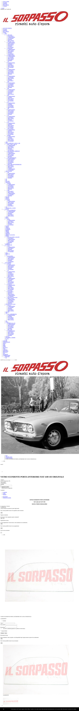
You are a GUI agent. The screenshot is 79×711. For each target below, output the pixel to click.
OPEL (4, 348)
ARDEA (7, 227)
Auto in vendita (6, 1)
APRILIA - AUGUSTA (10, 234)
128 (7, 108)
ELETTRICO (10, 36)
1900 (6, 313)
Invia (6, 633)
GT (7, 270)
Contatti (4, 32)
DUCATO (7, 181)
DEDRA (7, 235)
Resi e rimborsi (6, 4)
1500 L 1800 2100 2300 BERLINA (13, 164)
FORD (4, 346)
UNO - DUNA (9, 128)
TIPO (6, 142)
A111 (6, 252)
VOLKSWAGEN (6, 342)
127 (7, 101)
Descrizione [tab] (5, 496)
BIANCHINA (9, 256)
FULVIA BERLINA (10, 210)
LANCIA (6, 209)
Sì (3, 518)
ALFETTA (8, 284)
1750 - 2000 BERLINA (11, 314)
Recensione (2, 627)
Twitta (4, 493)
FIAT (5, 33)
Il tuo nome (2, 624)
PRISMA (7, 230)
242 (6, 180)
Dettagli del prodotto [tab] (7, 497)
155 (6, 320)
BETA (7, 219)
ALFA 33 (7, 336)
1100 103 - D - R (9, 41)
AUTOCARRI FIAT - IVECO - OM (12, 143)
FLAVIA (7, 225)
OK (1, 512)
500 (7, 81)
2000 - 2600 (8, 329)
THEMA (7, 231)
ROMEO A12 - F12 (10, 323)
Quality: (4, 620)
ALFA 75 (8, 305)
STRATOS (7, 233)
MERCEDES (5, 351)
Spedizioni (5, 3)
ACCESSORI (10, 38)
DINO (7, 200)
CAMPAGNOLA (10, 55)
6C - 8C (7, 338)
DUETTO (8, 277)
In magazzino (3, 506)
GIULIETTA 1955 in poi (11, 297)
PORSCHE (6, 356)
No (1, 518)
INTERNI (10, 39)
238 (7, 172)
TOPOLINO (8, 48)
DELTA (7, 218)
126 (7, 75)
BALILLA (7, 199)
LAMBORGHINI (6, 355)
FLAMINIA (7, 229)
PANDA (8, 183)
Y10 (6, 254)
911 (6, 357)
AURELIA (7, 228)
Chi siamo (5, 2)
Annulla (2, 633)
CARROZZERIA (11, 37)
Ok (3, 709)
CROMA (7, 198)
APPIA (6, 216)
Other (4, 344)
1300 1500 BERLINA (10, 157)
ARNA (6, 321)
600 (7, 88)
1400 (7, 190)
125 (7, 68)
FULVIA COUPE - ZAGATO (12, 237)
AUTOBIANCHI (7, 244)
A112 (7, 246)
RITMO (8, 135)
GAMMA (7, 232)
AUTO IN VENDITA (7, 28)
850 (7, 95)
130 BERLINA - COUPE (10, 208)
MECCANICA (11, 40)
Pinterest (4, 494)
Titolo (1, 623)
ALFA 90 (7, 311)
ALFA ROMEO (7, 262)
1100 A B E (8, 34)
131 (7, 115)
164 (6, 339)
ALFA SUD (8, 290)
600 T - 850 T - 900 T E (11, 144)
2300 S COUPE (8, 171)
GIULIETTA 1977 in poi (10, 304)
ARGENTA (7, 182)
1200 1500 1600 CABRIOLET (12, 151)
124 (7, 61)
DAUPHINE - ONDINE (10, 337)
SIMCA (4, 343)
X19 (6, 206)
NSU (4, 353)
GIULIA (8, 263)
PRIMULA (7, 253)
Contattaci (5, 6)
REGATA (7, 196)
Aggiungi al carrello (5, 486)
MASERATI (5, 354)
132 (7, 122)
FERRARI (5, 340)
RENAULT (5, 352)
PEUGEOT (5, 347)
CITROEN (5, 349)
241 (6, 179)
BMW (4, 345)
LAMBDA (7, 243)
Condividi (5, 492)
